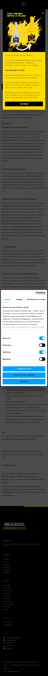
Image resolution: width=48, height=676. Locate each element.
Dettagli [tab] (19, 299)
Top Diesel (24, 104)
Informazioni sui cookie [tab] (36, 299)
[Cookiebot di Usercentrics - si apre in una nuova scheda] (35, 293)
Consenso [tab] (7, 299)
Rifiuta (24, 381)
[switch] (42, 345)
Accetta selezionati (24, 375)
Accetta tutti (24, 369)
